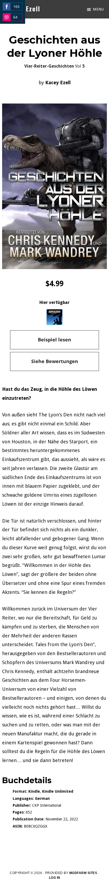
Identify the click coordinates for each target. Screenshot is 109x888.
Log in (54, 878)
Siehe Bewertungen (54, 361)
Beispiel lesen (54, 339)
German (42, 798)
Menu (98, 9)
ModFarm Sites (83, 873)
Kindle (34, 791)
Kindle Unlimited (57, 791)
